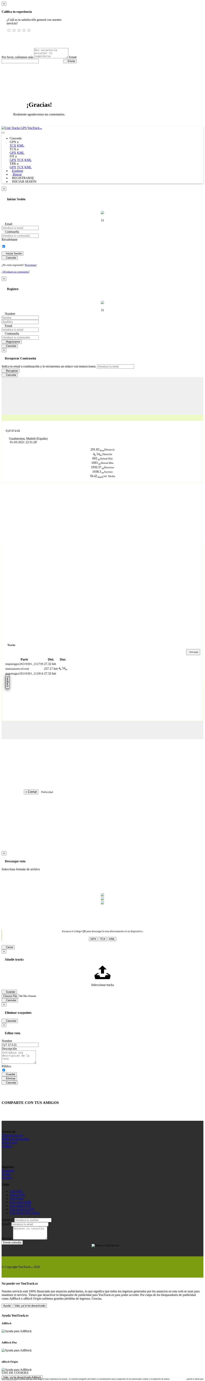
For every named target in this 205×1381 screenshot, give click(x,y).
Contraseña (11, 231)
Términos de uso (12, 1135)
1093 (95, 462)
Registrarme (12, 341)
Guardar (10, 1074)
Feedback (7, 681)
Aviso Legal (9, 1142)
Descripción (9, 1048)
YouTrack (34, 128)
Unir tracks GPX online (25, 1213)
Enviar (71, 61)
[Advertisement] (102, 405)
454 (97, 454)
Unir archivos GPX (22, 1209)
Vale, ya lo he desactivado (30, 1305)
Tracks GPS (17, 1195)
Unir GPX (16, 1191)
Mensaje (7, 1238)
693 (96, 458)
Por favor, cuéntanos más (17, 57)
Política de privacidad (15, 1139)
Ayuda (7, 1305)
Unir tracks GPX (20, 1205)
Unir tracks (17, 1198)
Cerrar (9, 947)
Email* (6, 1224)
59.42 (96, 476)
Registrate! (31, 264)
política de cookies (178, 1379)
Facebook (8, 1170)
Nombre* (8, 1220)
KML (20, 145)
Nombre (9, 313)
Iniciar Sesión (13, 253)
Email (72, 57)
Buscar (17, 174)
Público (6, 1066)
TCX (13, 145)
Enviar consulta (12, 1242)
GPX (13, 152)
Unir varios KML (21, 1202)
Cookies (7, 1146)
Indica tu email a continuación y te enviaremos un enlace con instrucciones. (49, 366)
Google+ (7, 1177)
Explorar (17, 170)
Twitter (6, 1174)
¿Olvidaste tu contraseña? (15, 271)
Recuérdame (9, 239)
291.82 (97, 449)
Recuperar (11, 370)
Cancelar (10, 257)
